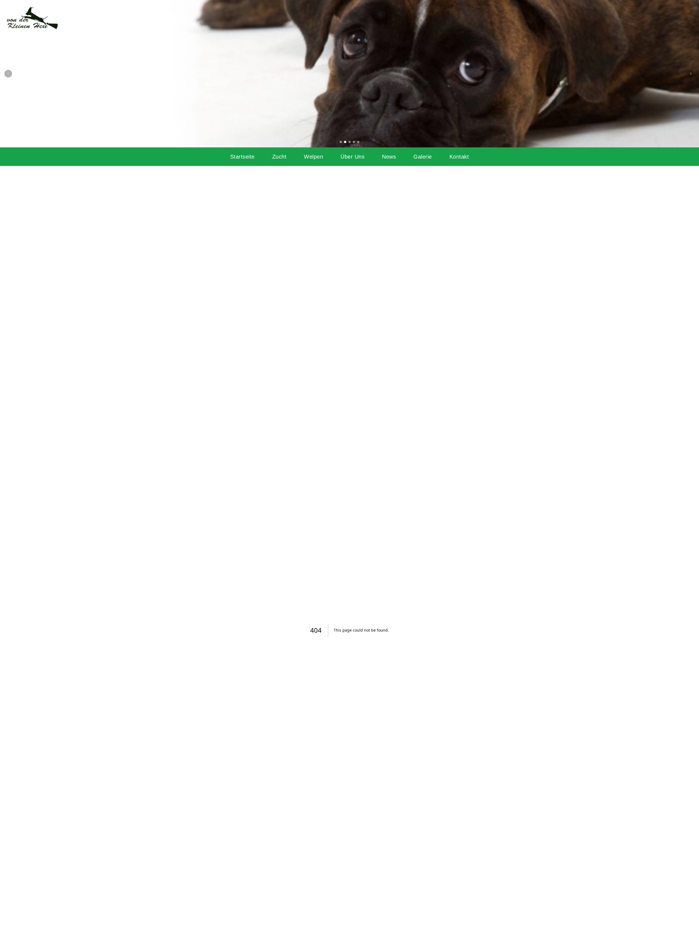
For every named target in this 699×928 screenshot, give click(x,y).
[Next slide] (691, 74)
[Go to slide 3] (349, 142)
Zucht (279, 157)
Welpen (313, 157)
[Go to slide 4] (354, 142)
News (389, 157)
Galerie (422, 157)
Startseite (242, 157)
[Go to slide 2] (345, 142)
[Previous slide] (8, 74)
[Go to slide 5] (358, 142)
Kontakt (459, 157)
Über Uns (352, 157)
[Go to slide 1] (341, 142)
